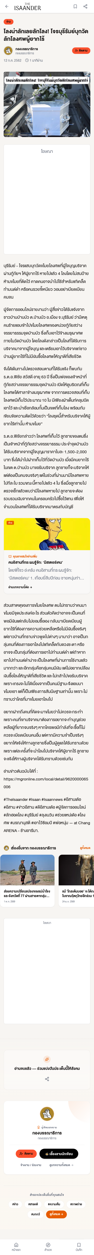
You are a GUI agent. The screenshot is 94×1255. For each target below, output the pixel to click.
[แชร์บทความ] (85, 6)
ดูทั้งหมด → (56, 1214)
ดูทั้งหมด (85, 848)
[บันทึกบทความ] (75, 6)
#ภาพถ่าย (76, 1204)
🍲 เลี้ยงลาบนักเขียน (59, 1153)
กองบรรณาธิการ (47, 1133)
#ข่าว (15, 1204)
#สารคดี (33, 1204)
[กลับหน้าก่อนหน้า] (7, 6)
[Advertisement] (47, 204)
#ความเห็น (54, 1204)
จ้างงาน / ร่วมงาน (31, 1165)
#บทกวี (35, 1214)
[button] (47, 104)
